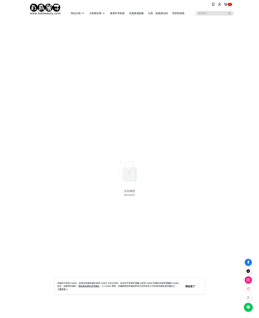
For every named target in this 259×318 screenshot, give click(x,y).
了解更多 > (62, 289)
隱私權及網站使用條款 (89, 286)
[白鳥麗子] (45, 9)
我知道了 (190, 286)
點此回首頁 (129, 195)
